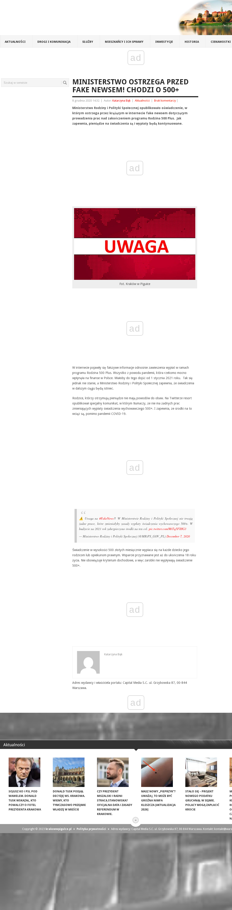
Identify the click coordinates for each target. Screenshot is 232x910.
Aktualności (15, 41)
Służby (87, 41)
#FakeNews (106, 518)
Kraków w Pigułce (66, 19)
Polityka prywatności (91, 829)
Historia (192, 41)
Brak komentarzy (165, 100)
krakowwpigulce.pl (59, 829)
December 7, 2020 (178, 536)
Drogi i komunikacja (53, 41)
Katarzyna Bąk (121, 100)
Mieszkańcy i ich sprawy (124, 41)
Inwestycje (164, 41)
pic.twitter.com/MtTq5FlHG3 (167, 529)
